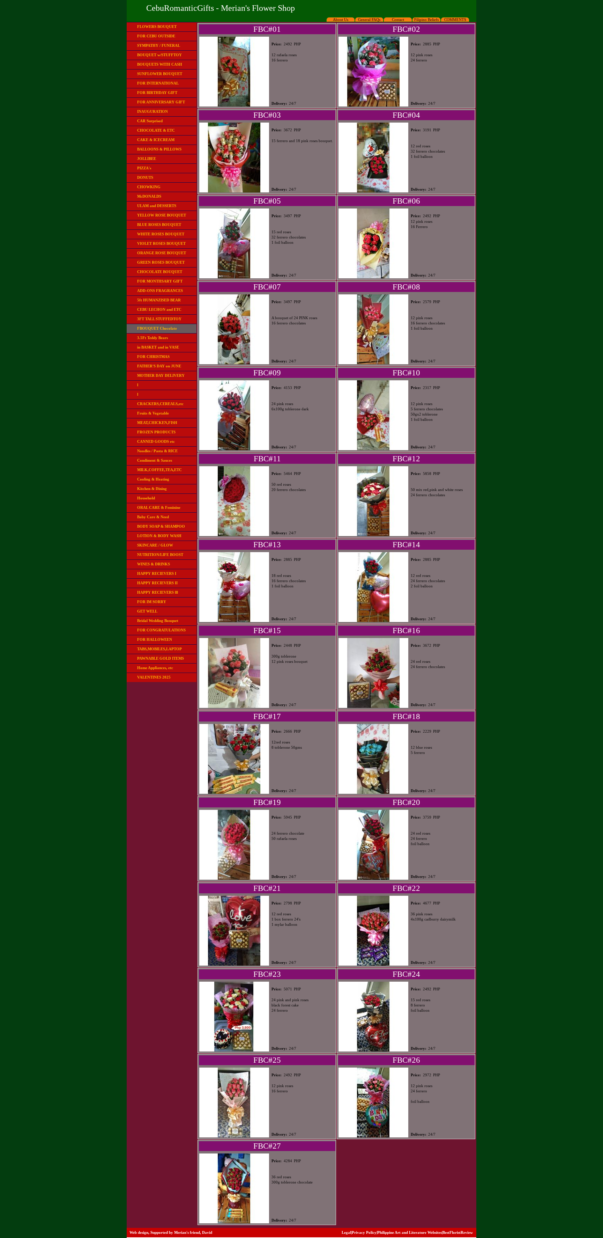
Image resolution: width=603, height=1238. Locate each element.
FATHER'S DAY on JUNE (159, 366)
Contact (398, 19)
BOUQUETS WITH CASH (159, 64)
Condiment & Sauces (154, 460)
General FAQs (369, 19)
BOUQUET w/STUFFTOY (159, 55)
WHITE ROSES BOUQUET (160, 234)
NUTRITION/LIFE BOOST (160, 554)
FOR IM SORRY (151, 602)
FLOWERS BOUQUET (157, 26)
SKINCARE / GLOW (155, 545)
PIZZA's (144, 168)
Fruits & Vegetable (153, 413)
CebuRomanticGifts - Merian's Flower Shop (220, 8)
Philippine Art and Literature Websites (409, 1232)
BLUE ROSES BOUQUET (159, 224)
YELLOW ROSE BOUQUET (161, 215)
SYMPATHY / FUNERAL (158, 45)
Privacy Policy (364, 1232)
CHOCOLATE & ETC (156, 130)
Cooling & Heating (153, 479)
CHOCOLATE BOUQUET (159, 272)
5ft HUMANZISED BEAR (159, 300)
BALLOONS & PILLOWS (159, 149)
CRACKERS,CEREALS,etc (160, 404)
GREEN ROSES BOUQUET (161, 262)
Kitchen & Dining (152, 488)
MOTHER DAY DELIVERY (161, 375)
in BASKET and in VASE (158, 347)
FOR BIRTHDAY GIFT (157, 92)
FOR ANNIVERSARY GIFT (161, 102)
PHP (297, 44)
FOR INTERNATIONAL (158, 83)
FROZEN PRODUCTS (156, 432)
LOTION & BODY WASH (159, 536)
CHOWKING (149, 187)
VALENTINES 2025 (154, 677)
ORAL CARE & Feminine (158, 507)
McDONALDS (149, 196)
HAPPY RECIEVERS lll (157, 592)
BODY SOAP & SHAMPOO (161, 526)
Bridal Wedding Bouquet (157, 620)
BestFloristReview (457, 1232)
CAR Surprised (150, 121)
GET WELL (147, 611)
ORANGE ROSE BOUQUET (161, 253)
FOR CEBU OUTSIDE (156, 36)
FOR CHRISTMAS (153, 356)
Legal (346, 1232)
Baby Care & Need (153, 517)
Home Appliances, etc (155, 668)
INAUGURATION (152, 111)
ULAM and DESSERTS (156, 206)
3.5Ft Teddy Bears (152, 338)
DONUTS (145, 177)
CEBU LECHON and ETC (159, 309)
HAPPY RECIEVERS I (156, 573)
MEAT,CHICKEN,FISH (157, 422)
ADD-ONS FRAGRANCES (160, 290)
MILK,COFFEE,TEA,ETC (159, 470)
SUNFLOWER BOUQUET (159, 74)
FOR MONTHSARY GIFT (160, 281)
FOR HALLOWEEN (154, 639)
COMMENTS (455, 19)
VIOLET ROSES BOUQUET (161, 243)
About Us (340, 19)
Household (146, 498)
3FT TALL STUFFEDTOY (159, 319)
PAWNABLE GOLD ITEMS (160, 658)
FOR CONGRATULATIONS (161, 630)
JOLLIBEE (146, 158)
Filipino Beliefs (426, 19)
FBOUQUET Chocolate (157, 328)
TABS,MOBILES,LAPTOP (159, 649)
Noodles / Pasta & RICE (157, 451)
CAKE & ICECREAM (155, 140)
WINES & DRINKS (153, 564)
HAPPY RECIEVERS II (157, 583)
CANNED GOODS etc (156, 441)
